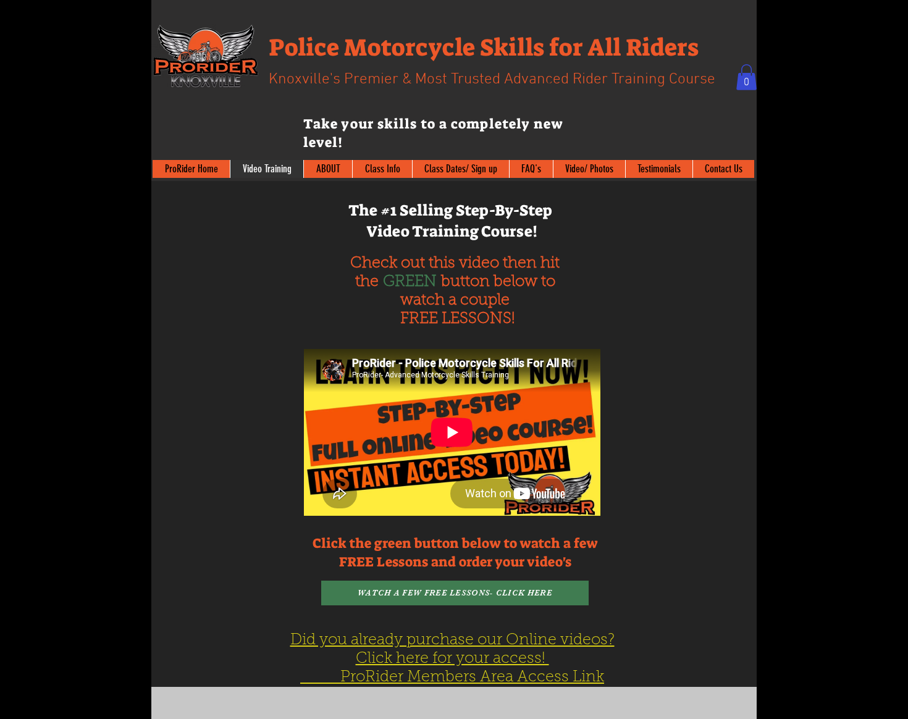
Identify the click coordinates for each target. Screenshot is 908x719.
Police (304, 47)
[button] (746, 77)
